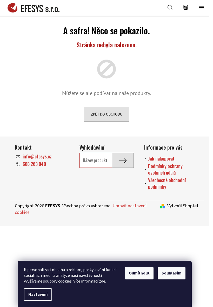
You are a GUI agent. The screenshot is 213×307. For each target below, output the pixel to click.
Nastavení (38, 294)
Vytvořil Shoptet (182, 206)
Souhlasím (172, 273)
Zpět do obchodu (106, 114)
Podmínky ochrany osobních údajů (165, 169)
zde (102, 281)
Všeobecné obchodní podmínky (167, 183)
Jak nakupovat (161, 158)
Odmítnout (139, 273)
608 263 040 (34, 164)
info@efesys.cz (37, 156)
